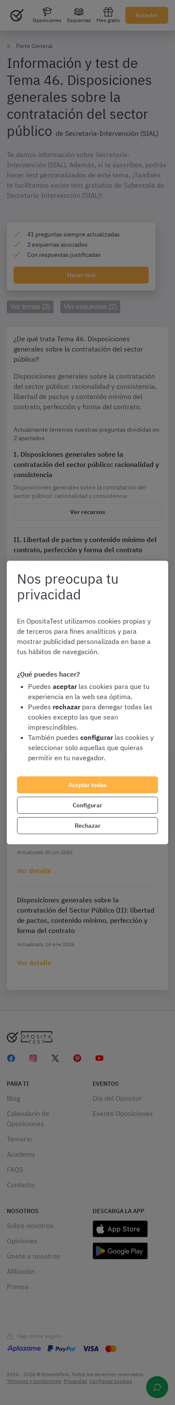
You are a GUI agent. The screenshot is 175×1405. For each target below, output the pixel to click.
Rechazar (88, 825)
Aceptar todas (87, 785)
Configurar (87, 805)
